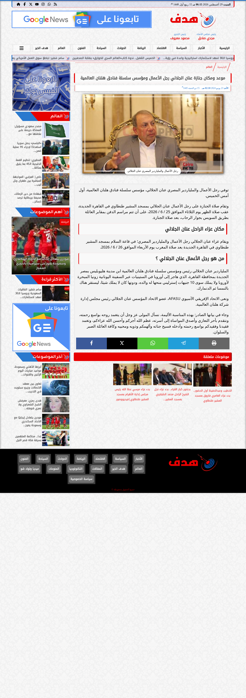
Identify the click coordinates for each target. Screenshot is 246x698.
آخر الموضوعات (47, 356)
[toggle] (21, 48)
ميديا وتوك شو (30, 468)
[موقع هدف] (193, 20)
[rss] (55, 4)
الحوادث (121, 48)
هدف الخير (41, 48)
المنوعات (54, 468)
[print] (214, 343)
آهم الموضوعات (46, 212)
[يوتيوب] (37, 4)
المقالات (97, 468)
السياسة (181, 48)
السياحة (101, 48)
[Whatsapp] (49, 4)
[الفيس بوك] (25, 4)
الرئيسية (224, 48)
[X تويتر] (31, 4)
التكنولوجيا (75, 468)
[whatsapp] (152, 343)
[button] (20, 247)
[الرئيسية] (18, 4)
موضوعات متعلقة (216, 357)
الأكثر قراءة (52, 279)
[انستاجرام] (43, 4)
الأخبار (201, 48)
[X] (122, 343)
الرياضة (141, 48)
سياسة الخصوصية (81, 479)
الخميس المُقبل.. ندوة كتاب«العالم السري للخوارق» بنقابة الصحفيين (148, 58)
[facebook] (91, 343)
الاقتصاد (161, 48)
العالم (61, 48)
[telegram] (183, 343)
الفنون (82, 48)
